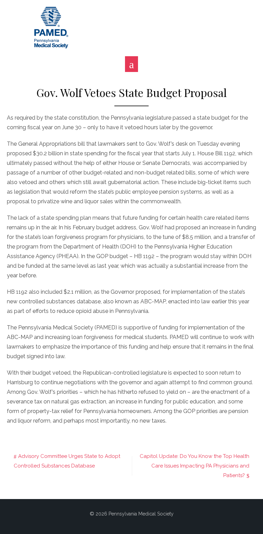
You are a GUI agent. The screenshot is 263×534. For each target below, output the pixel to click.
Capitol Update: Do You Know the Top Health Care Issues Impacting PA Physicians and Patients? (194, 465)
